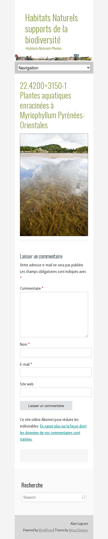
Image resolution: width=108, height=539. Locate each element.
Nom (25, 344)
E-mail (26, 364)
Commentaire (32, 288)
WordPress (46, 530)
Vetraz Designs (78, 530)
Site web (27, 384)
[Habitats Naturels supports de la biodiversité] (54, 57)
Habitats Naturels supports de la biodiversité (51, 28)
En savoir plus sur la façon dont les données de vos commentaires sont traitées (53, 433)
